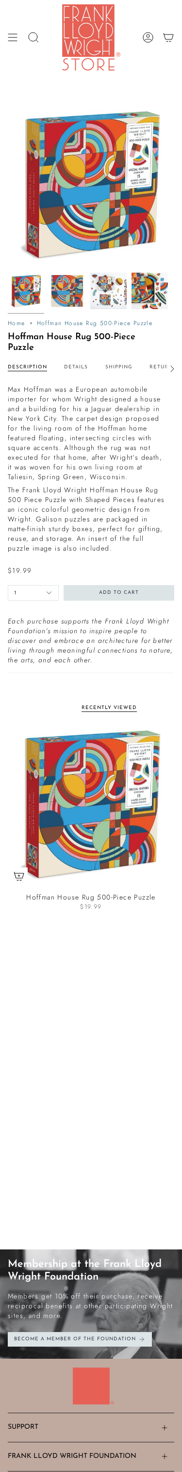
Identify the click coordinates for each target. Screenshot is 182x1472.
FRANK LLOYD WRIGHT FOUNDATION (72, 1456)
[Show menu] (12, 37)
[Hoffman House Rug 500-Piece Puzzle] (91, 804)
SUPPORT (23, 1427)
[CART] (168, 37)
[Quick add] (19, 876)
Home (16, 323)
